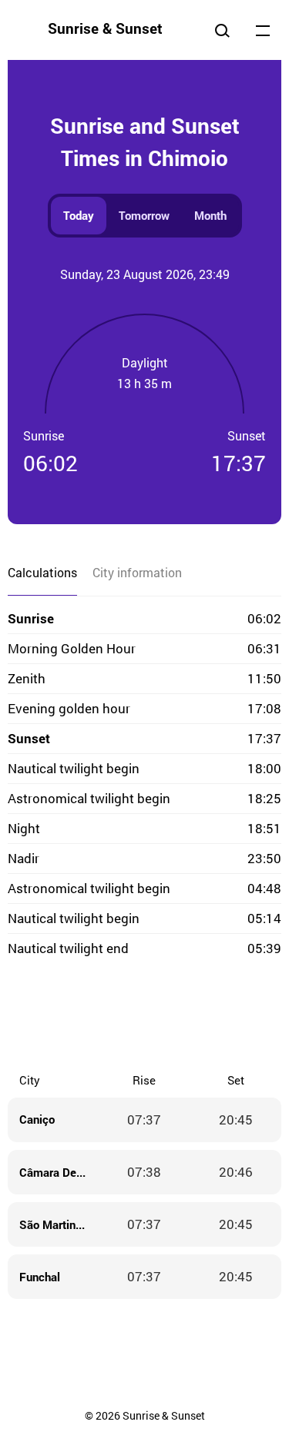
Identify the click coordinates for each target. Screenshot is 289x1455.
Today (78, 215)
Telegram (176, 1017)
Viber (145, 1017)
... (262, 30)
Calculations (42, 572)
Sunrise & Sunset (105, 28)
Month (210, 215)
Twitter (83, 1017)
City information (137, 572)
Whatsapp (206, 1017)
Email (237, 1017)
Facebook (52, 1017)
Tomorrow (144, 215)
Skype (114, 1017)
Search (221, 30)
